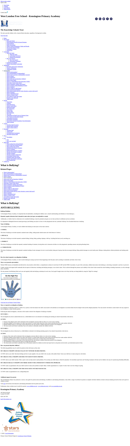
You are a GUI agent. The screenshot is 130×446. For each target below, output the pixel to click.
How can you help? (11, 141)
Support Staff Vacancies (12, 126)
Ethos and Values (11, 41)
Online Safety (10, 99)
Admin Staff (9, 131)
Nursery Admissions (11, 68)
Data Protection (10, 112)
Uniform (9, 103)
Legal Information (9, 433)
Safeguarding (7, 70)
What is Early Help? (11, 80)
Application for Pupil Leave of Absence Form (17, 115)
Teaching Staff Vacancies (13, 125)
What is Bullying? (11, 77)
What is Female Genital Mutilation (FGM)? (17, 85)
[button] (7, 12)
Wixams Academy (11, 153)
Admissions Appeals (11, 69)
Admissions (6, 65)
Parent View (9, 110)
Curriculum (6, 51)
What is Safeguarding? (12, 72)
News (5, 135)
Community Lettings (11, 49)
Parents (5, 100)
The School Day (10, 108)
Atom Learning (10, 122)
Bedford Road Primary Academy (14, 150)
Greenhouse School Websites (24, 436)
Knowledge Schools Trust (13, 156)
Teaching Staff (10, 130)
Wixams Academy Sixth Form (14, 154)
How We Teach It (11, 58)
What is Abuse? (10, 76)
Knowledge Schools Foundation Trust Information (19, 120)
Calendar (6, 6)
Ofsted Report (7, 9)
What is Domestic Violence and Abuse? (16, 84)
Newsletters (9, 137)
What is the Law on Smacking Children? (16, 78)
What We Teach (10, 53)
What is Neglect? (11, 87)
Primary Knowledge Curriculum (14, 64)
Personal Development (15, 57)
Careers (5, 123)
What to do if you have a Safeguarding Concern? (18, 74)
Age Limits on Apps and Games (14, 96)
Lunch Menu (7, 8)
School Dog (9, 50)
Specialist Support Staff (12, 134)
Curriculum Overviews (15, 55)
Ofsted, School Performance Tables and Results (18, 46)
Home (5, 38)
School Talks (10, 111)
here (4, 383)
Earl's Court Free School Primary (14, 145)
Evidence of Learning (12, 62)
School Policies (10, 43)
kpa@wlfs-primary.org (6, 399)
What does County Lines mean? (14, 83)
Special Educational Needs (13, 47)
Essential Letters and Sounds (13, 157)
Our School (6, 39)
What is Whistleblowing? (13, 93)
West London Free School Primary (15, 144)
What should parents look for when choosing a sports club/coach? (22, 91)
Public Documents (11, 45)
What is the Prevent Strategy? (14, 89)
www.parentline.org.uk (56, 386)
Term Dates (6, 5)
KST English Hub (11, 160)
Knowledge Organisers (15, 61)
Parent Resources (11, 104)
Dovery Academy (11, 149)
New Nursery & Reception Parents (15, 116)
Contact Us (6, 161)
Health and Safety (11, 107)
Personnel (6, 129)
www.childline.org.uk (32, 386)
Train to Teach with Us (12, 127)
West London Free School (13, 146)
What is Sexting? (11, 92)
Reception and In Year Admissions (15, 66)
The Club (9, 114)
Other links (6, 142)
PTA (5, 138)
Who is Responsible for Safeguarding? (16, 73)
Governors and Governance (13, 133)
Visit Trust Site (4, 35)
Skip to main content (5, 1)
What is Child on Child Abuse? (14, 88)
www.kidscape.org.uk (43, 386)
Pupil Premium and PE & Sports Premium (17, 42)
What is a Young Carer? (12, 95)
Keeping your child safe (12, 97)
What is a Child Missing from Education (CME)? (18, 81)
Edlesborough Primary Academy (14, 148)
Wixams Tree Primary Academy (14, 152)
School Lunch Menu (11, 106)
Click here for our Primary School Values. (11, 302)
